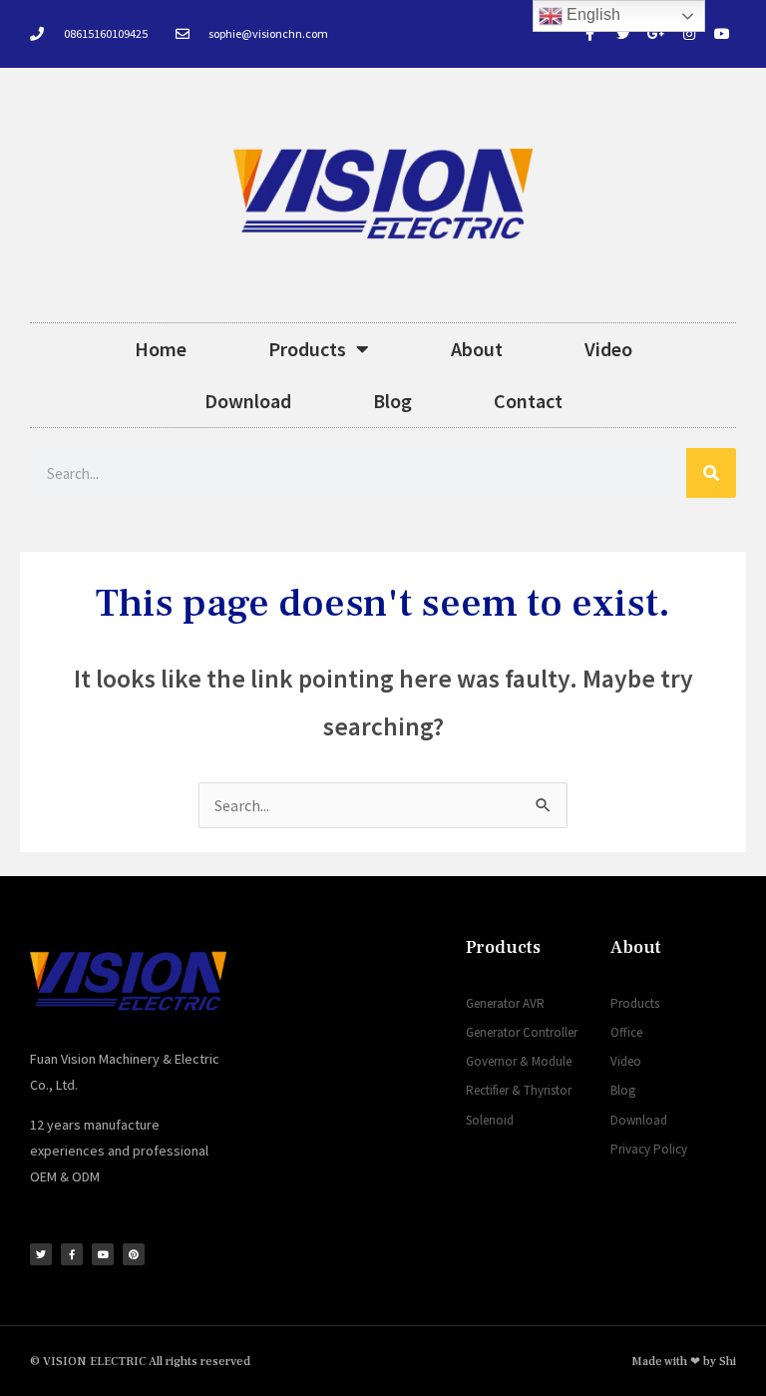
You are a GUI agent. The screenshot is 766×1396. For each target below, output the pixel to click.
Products (307, 348)
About (477, 348)
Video (608, 348)
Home (161, 348)
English (591, 14)
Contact (528, 400)
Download (247, 400)
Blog (392, 400)
